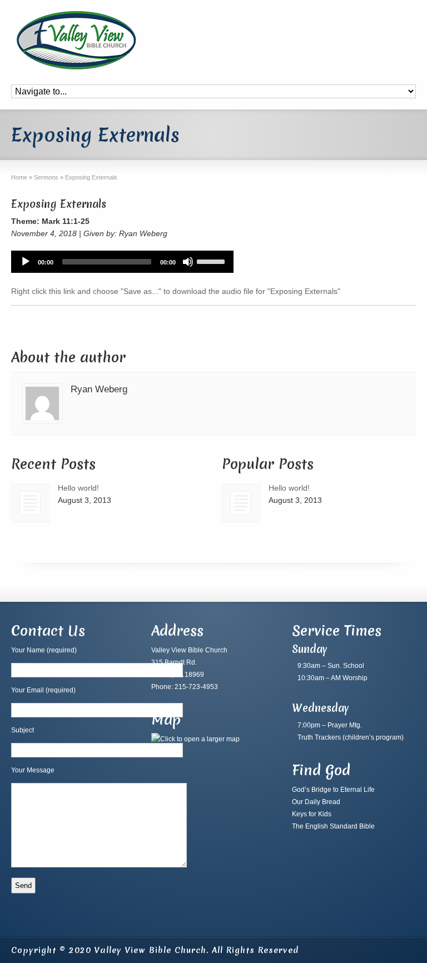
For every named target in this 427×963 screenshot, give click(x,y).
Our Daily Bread (316, 802)
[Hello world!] (30, 503)
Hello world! (78, 487)
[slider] (212, 261)
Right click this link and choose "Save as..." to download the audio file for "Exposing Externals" (175, 291)
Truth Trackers (319, 737)
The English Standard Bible (333, 826)
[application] (122, 262)
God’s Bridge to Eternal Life (333, 790)
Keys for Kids (311, 814)
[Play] (25, 261)
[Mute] (187, 261)
